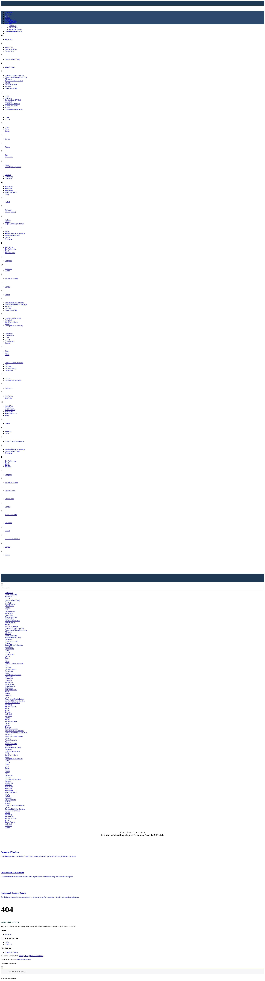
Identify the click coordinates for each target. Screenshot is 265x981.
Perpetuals (8, 20)
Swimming (8, 239)
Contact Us (12, 26)
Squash (7, 237)
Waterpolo (8, 269)
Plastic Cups (9, 47)
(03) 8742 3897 (11, 35)
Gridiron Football (10, 368)
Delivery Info (13, 27)
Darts (6, 129)
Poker (7, 433)
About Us (12, 20)
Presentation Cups (11, 49)
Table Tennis (9, 247)
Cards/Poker (9, 334)
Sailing (7, 232)
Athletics (8, 86)
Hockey (7, 165)
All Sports (8, 79)
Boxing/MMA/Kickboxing (14, 109)
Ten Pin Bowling (10, 249)
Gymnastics (9, 157)
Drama (7, 131)
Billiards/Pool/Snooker (12, 104)
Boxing (7, 107)
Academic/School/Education (14, 75)
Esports (7, 139)
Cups (6, 16)
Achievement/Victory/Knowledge (16, 77)
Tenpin (7, 465)
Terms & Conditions (15, 31)
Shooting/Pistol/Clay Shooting (15, 233)
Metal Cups (9, 39)
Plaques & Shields (11, 21)
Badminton (8, 98)
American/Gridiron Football (14, 81)
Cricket (7, 119)
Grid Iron (8, 366)
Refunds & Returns (15, 29)
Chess (7, 117)
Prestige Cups (9, 51)
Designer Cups (10, 31)
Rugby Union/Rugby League (14, 224)
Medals (7, 18)
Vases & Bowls (10, 67)
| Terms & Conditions (36, 956)
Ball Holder (9, 12)
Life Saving (9, 177)
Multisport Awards (11, 192)
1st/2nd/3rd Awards (11, 279)
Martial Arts (9, 186)
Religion (8, 220)
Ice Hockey (9, 388)
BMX (7, 96)
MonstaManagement (24, 959)
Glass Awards (9, 499)
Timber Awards (10, 253)
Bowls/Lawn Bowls (11, 105)
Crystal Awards (10, 491)
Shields (7, 295)
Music (7, 194)
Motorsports (9, 190)
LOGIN (7, 33)
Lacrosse (8, 175)
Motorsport (8, 188)
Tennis (7, 251)
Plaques (7, 287)
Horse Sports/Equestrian (13, 167)
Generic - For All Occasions (14, 363)
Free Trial (8, 37)
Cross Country (9, 341)
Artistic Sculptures (11, 84)
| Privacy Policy (24, 956)
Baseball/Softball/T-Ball (13, 100)
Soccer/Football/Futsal (12, 59)
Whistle (7, 271)
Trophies (8, 23)
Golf (6, 155)
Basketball (8, 102)
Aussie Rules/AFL (11, 88)
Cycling (7, 343)
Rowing (7, 222)
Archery (7, 83)
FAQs (11, 24)
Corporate (8, 14)
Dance (7, 127)
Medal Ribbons (10, 410)
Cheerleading (9, 335)
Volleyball (8, 261)
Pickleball (8, 210)
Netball (7, 202)
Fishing (7, 147)
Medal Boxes (9, 408)
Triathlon (8, 467)
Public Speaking (10, 212)
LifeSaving (8, 178)
